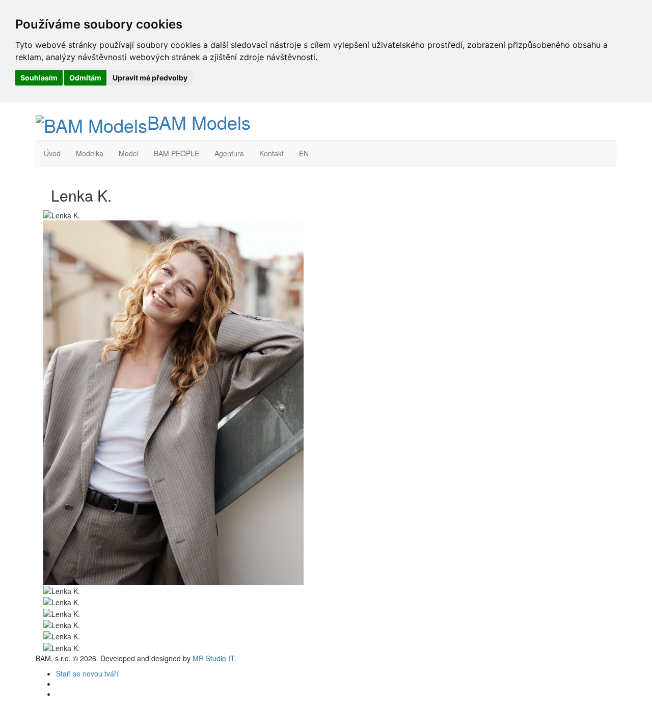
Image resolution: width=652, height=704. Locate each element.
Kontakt (271, 153)
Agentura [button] (229, 153)
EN (304, 153)
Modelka (89, 153)
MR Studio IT (213, 658)
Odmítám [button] (85, 77)
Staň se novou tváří (87, 673)
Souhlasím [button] (39, 77)
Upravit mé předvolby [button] (150, 77)
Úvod (52, 153)
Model (129, 153)
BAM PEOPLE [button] (176, 153)
